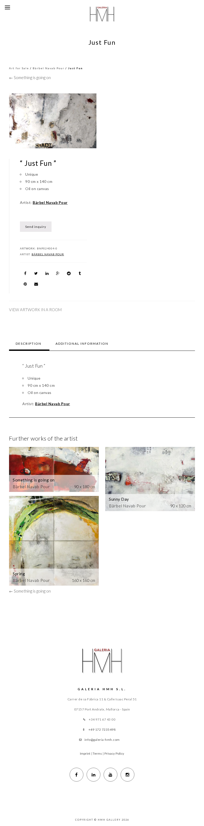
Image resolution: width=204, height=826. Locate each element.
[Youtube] (110, 774)
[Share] (25, 273)
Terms (97, 753)
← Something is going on (30, 77)
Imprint (85, 753)
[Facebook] (76, 774)
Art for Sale (19, 68)
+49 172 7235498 (102, 730)
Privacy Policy (114, 753)
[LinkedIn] (93, 774)
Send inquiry (35, 226)
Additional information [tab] (82, 344)
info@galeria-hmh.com (102, 740)
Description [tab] (28, 344)
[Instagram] (127, 774)
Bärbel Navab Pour (48, 68)
